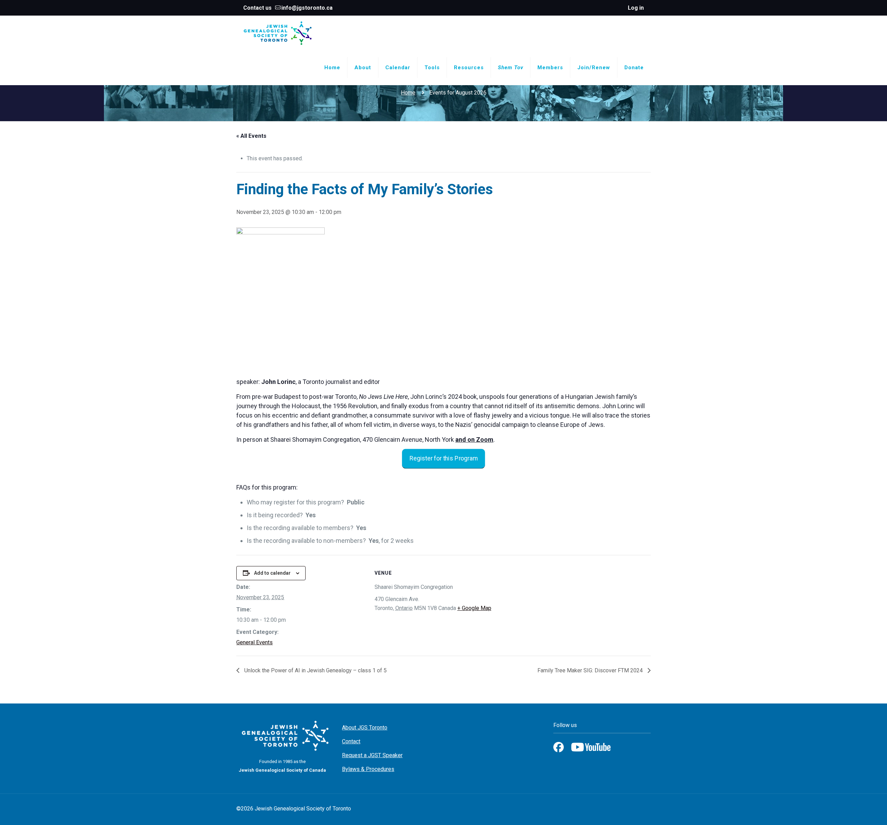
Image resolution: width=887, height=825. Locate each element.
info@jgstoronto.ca (307, 8)
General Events (254, 642)
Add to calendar (272, 573)
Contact (351, 741)
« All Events (251, 136)
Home (408, 92)
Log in (636, 8)
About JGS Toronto (364, 727)
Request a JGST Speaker (372, 755)
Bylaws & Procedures (368, 769)
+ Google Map (474, 608)
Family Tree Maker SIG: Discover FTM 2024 (590, 670)
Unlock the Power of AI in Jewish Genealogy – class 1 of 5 (315, 670)
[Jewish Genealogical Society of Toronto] (277, 33)
